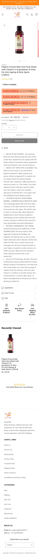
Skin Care (7, 499)
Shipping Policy (9, 468)
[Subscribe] (31, 545)
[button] (2, 14)
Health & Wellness (10, 518)
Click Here (25, 110)
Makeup (7, 495)
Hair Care (7, 504)
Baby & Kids (8, 513)
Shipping (11, 120)
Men (5, 490)
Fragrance (7, 509)
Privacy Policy (9, 459)
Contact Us (8, 449)
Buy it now (19, 141)
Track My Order (9, 463)
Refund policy (9, 454)
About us (7, 445)
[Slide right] (24, 61)
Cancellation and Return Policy (15, 477)
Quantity (4, 123)
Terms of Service (10, 473)
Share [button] (6, 148)
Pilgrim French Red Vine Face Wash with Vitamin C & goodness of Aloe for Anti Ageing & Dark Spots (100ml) (10, 364)
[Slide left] (15, 61)
